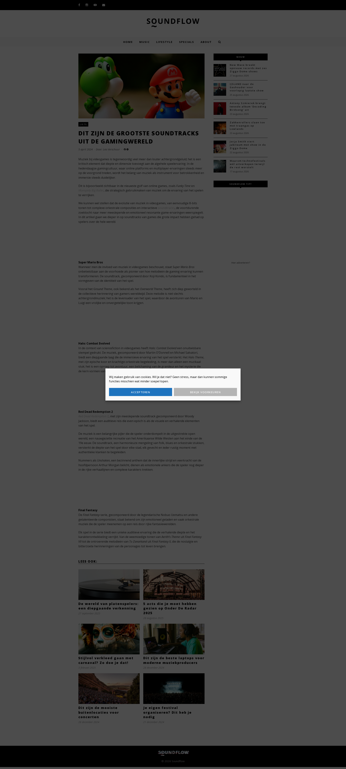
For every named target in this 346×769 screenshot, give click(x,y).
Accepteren (140, 392)
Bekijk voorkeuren (205, 392)
